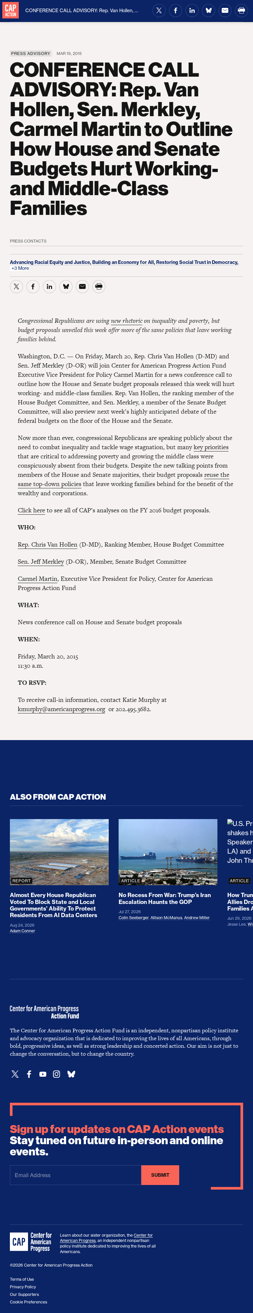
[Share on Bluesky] (208, 10)
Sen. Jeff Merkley (41, 561)
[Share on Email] (225, 10)
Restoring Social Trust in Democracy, (197, 262)
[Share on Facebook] (175, 10)
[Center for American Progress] (10, 10)
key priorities (211, 447)
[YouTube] (43, 1074)
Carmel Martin (37, 578)
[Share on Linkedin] (192, 10)
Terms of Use (22, 1279)
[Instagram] (56, 1074)
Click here (31, 510)
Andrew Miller (197, 917)
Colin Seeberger (134, 917)
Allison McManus (166, 917)
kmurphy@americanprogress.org (61, 709)
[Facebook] (29, 1074)
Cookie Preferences (28, 1302)
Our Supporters (24, 1294)
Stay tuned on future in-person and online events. (117, 1140)
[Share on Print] (241, 10)
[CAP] (31, 1242)
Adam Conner (22, 930)
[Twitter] (15, 1074)
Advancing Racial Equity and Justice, (51, 262)
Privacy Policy (23, 1286)
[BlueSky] (71, 1074)
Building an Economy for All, (124, 262)
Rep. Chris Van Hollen (47, 544)
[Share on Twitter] (159, 10)
